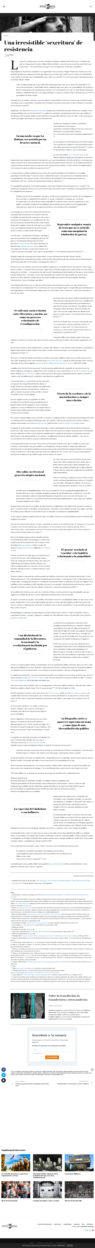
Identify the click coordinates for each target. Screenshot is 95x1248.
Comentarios (67, 1224)
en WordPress (27, 905)
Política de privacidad (45, 1224)
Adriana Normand (55, 1006)
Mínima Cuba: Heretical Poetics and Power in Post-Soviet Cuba (44, 914)
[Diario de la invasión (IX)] (15, 1189)
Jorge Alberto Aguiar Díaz (81, 371)
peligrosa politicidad (19, 618)
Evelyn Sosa (38, 1071)
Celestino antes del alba (34, 742)
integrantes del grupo (39, 110)
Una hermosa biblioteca (73, 1174)
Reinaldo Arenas (41, 423)
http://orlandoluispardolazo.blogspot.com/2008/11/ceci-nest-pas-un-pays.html (35, 972)
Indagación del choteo (25, 548)
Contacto (77, 1224)
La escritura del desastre (77, 155)
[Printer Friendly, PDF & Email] (92, 1069)
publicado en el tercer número (34, 678)
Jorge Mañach (26, 545)
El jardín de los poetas (66, 936)
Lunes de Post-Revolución (22, 903)
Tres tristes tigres (54, 693)
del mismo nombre (23, 243)
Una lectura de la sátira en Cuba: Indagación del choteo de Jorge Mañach (48, 962)
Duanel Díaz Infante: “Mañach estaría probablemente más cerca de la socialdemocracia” (45, 1175)
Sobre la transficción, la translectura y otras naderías (68, 997)
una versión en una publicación (25, 968)
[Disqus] (47, 1117)
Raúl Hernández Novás (67, 423)
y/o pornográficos (56, 864)
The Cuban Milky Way (18, 680)
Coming (34, 942)
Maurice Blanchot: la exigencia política (37, 923)
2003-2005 (48, 363)
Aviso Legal (57, 1224)
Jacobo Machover (78, 1071)
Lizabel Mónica (10, 55)
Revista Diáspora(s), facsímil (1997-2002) (40, 931)
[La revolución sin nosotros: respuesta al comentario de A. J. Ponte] (15, 1162)
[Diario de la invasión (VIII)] (79, 1189)
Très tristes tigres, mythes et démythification (37, 975)
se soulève (28, 955)
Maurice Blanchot (77, 1073)
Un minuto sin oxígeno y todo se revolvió (46, 1201)
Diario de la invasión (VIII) (73, 1201)
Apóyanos (89, 1224)
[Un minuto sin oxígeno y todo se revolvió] (47, 1189)
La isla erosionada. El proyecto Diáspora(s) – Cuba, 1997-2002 (40, 936)
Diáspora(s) (25, 1071)
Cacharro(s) (39, 363)
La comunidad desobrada (28, 925)
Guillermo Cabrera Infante (76, 693)
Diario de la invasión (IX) (9, 1201)
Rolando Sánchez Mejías (29, 246)
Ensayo (6, 35)
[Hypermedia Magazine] (47, 6)
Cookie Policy (61, 1245)
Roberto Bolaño (23, 1074)
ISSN (83, 1224)
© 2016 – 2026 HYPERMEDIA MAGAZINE (83, 1226)
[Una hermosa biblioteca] (79, 1162)
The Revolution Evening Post (63, 363)
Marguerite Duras (65, 1073)
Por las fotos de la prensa (24, 908)
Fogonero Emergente (28, 373)
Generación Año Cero (54, 360)
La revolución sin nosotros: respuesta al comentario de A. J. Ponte (14, 1175)
